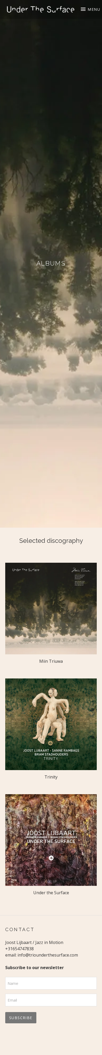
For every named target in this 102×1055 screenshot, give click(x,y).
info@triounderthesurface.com (48, 955)
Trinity (51, 777)
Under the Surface (51, 893)
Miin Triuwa (51, 661)
